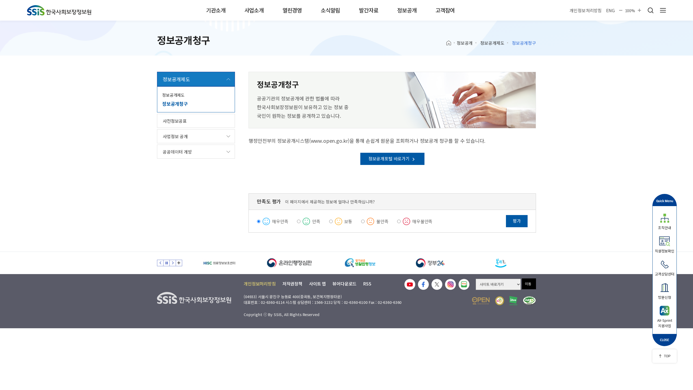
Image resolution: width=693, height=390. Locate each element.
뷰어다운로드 (344, 283)
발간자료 (368, 10)
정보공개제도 (492, 43)
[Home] (450, 43)
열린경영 (292, 10)
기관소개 (215, 10)
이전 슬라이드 (160, 263)
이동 (528, 283)
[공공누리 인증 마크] (481, 300)
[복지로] (501, 263)
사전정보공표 (175, 121)
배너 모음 (179, 263)
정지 (166, 263)
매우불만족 (422, 221)
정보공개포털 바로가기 (389, 158)
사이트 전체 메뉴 (663, 10)
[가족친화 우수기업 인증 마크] (499, 300)
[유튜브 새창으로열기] (409, 284)
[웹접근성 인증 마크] (529, 300)
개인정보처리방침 (586, 10)
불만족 (382, 221)
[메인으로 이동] (59, 10)
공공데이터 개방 (177, 151)
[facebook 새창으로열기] (423, 284)
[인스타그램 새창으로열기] (450, 284)
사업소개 (254, 10)
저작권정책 (292, 283)
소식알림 (330, 10)
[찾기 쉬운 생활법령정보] (360, 263)
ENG (610, 10)
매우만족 (280, 221)
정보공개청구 (175, 103)
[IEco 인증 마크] (513, 300)
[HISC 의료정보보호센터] (219, 263)
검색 (650, 10)
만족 (316, 221)
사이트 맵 (317, 283)
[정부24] (430, 263)
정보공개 (406, 10)
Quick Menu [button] (664, 201)
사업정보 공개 (175, 136)
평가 (517, 220)
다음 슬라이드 (172, 263)
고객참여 (445, 10)
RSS (367, 283)
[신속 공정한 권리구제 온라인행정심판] (289, 263)
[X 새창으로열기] (437, 284)
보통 (348, 221)
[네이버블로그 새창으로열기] (464, 284)
